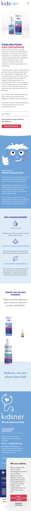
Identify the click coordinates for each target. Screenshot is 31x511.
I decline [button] (18, 499)
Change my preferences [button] (18, 504)
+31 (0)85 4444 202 (14, 443)
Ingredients (6, 114)
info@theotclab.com (9, 452)
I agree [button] (19, 496)
